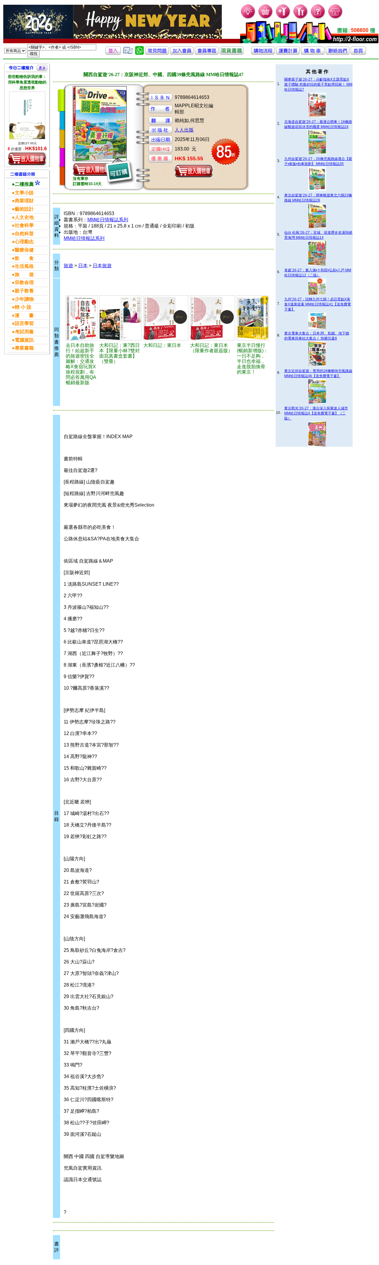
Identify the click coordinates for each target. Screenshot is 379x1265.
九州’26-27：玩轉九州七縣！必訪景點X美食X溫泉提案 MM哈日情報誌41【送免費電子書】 (317, 304)
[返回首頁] (358, 53)
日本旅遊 (102, 265)
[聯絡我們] (337, 53)
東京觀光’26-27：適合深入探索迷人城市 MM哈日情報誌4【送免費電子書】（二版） (316, 413)
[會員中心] (301, 17)
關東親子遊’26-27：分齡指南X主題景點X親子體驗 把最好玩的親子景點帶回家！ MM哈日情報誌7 (318, 84)
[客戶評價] (128, 53)
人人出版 (184, 129)
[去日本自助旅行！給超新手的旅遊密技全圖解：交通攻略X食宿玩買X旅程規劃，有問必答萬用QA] (81, 317)
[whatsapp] (139, 53)
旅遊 (68, 265)
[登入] (113, 53)
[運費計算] (288, 53)
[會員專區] (207, 53)
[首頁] (335, 17)
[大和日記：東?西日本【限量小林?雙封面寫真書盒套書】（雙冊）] (120, 317)
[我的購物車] (266, 17)
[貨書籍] (231, 53)
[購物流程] (263, 53)
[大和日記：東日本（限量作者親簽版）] (212, 317)
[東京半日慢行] (253, 317)
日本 (83, 265)
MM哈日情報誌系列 (107, 219)
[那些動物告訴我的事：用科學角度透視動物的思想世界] (27, 116)
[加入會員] (283, 17)
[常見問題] (318, 17)
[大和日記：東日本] (165, 317)
